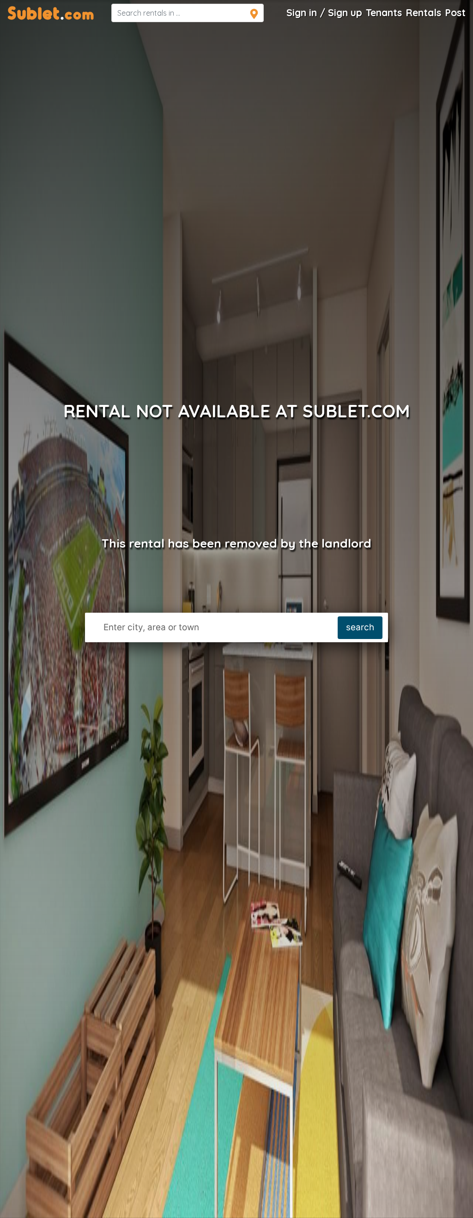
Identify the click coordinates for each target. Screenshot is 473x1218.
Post (455, 12)
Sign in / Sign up (324, 12)
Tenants (384, 12)
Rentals (423, 12)
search (360, 627)
